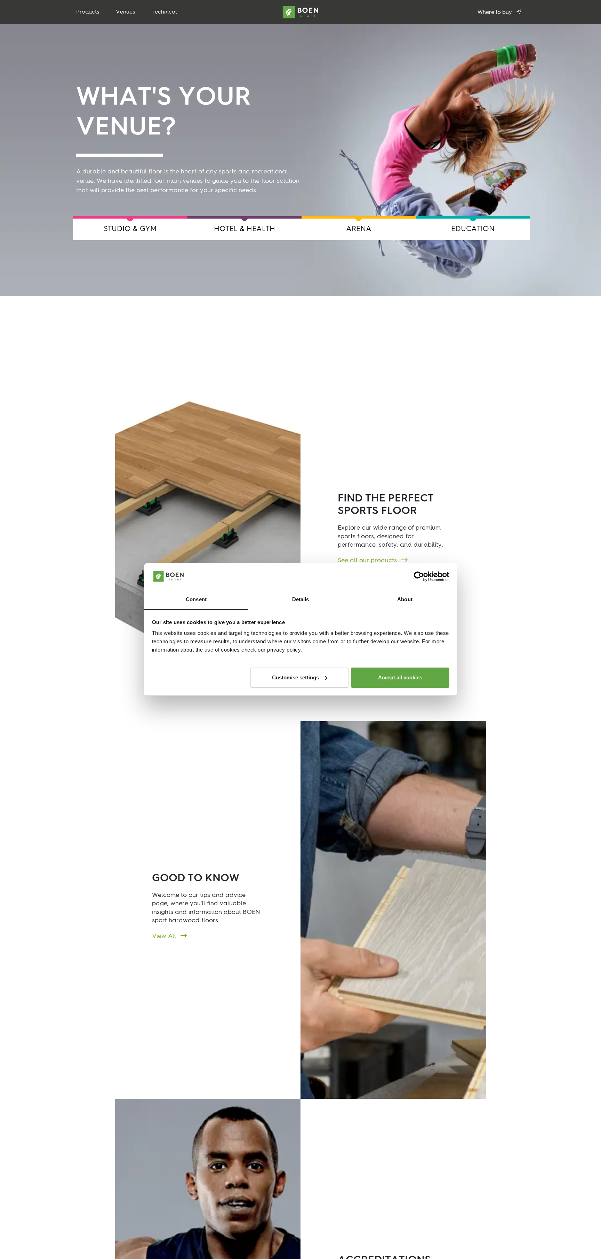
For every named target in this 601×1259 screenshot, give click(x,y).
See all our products (368, 560)
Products (87, 12)
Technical (164, 12)
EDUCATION (473, 229)
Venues (125, 12)
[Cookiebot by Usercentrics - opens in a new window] (418, 576)
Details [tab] (300, 599)
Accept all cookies (400, 677)
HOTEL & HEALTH (244, 229)
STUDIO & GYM (130, 229)
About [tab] (404, 599)
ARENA (358, 229)
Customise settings (295, 677)
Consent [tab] (196, 599)
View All (165, 936)
